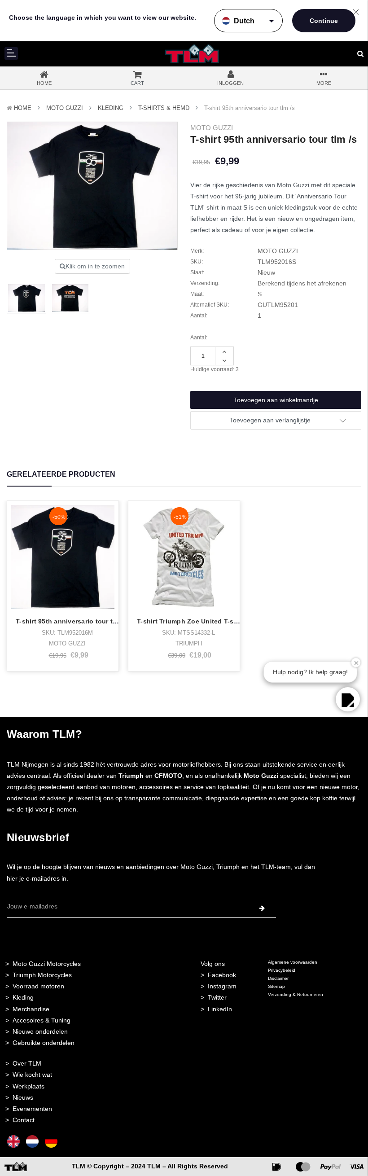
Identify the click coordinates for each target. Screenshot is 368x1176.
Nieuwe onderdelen (40, 1031)
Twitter (217, 997)
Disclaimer (278, 978)
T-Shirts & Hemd (163, 108)
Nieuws (23, 1097)
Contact (24, 1119)
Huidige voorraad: (214, 369)
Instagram (222, 986)
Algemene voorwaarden (292, 962)
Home (22, 108)
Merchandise (31, 1009)
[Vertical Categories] (11, 53)
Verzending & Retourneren (295, 994)
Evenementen (32, 1108)
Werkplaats (28, 1086)
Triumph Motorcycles (42, 975)
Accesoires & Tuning (41, 1020)
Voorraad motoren (38, 986)
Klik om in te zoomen (95, 266)
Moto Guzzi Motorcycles (47, 963)
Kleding (110, 108)
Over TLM (27, 1063)
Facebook (222, 975)
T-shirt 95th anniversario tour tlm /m (72, 621)
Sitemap (276, 986)
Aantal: (198, 337)
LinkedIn (220, 1009)
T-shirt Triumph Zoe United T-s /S (189, 621)
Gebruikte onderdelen (43, 1042)
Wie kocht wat (32, 1074)
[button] (348, 699)
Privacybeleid (281, 970)
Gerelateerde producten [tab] (61, 474)
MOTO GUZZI (64, 108)
